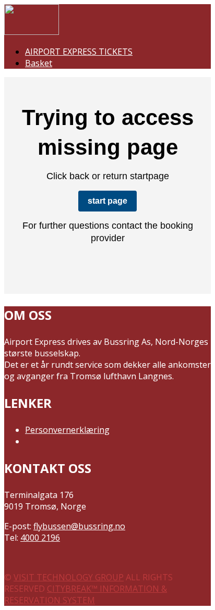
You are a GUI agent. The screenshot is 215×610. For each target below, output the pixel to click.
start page (107, 200)
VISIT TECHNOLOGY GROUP (69, 577)
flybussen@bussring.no (79, 526)
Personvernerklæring (67, 429)
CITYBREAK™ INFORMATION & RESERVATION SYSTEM (85, 594)
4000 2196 (40, 537)
